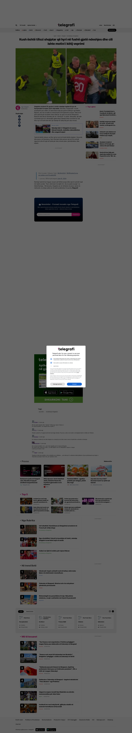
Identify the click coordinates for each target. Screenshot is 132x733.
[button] (66, 366)
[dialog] (66, 366)
